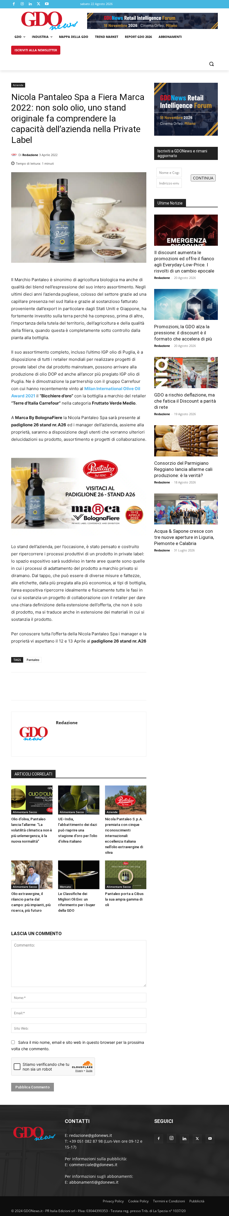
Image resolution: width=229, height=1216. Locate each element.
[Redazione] (14, 155)
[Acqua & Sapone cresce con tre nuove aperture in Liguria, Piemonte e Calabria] (186, 509)
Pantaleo (33, 660)
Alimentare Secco (25, 812)
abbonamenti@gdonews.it (93, 1182)
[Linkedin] (30, 4)
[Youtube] (47, 4)
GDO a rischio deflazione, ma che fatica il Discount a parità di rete (185, 401)
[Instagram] (22, 4)
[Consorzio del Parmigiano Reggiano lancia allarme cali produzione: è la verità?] (186, 440)
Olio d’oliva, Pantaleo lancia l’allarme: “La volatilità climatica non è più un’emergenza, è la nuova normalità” (31, 830)
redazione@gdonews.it (90, 1135)
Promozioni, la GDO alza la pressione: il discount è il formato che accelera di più (183, 333)
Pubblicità (196, 1201)
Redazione (30, 155)
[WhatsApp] (140, 161)
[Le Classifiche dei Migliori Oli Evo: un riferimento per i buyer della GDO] (78, 874)
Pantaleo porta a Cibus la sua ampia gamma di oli (124, 899)
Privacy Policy (113, 1201)
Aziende (18, 85)
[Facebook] (14, 4)
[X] (39, 4)
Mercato (65, 887)
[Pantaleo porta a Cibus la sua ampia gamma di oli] (125, 874)
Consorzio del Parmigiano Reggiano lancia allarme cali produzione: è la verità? (183, 469)
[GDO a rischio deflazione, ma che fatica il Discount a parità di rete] (186, 372)
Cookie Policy (138, 1201)
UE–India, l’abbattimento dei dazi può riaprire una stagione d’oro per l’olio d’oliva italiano (77, 830)
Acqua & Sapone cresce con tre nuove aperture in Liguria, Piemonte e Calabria (184, 537)
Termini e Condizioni (169, 1201)
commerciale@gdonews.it (93, 1164)
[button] (211, 63)
